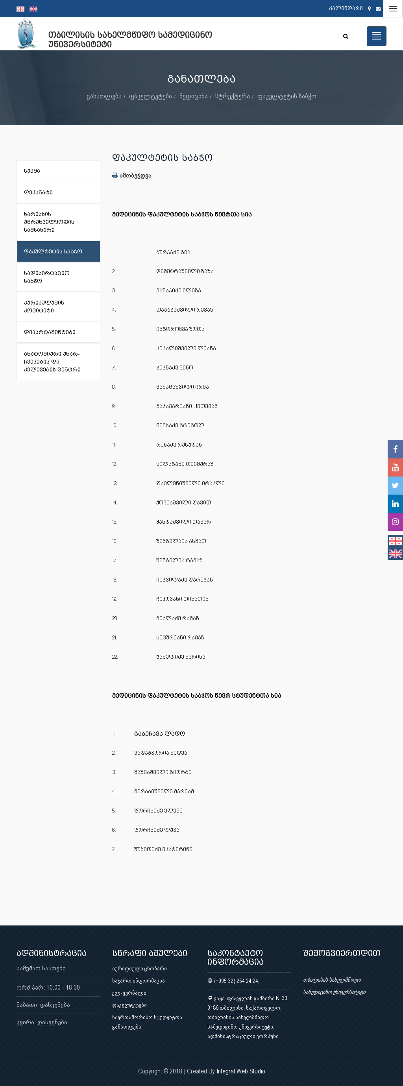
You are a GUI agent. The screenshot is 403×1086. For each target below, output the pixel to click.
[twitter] (395, 485)
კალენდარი (346, 8)
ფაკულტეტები (150, 96)
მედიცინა (193, 96)
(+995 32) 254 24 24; (236, 981)
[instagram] (395, 521)
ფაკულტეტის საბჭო (286, 96)
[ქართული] (23, 8)
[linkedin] (395, 503)
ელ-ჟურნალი (129, 993)
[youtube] (395, 467)
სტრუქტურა (232, 96)
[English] (35, 8)
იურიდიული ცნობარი (139, 968)
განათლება (104, 96)
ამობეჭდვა (135, 175)
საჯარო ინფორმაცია (138, 980)
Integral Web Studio (240, 1071)
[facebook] (395, 449)
